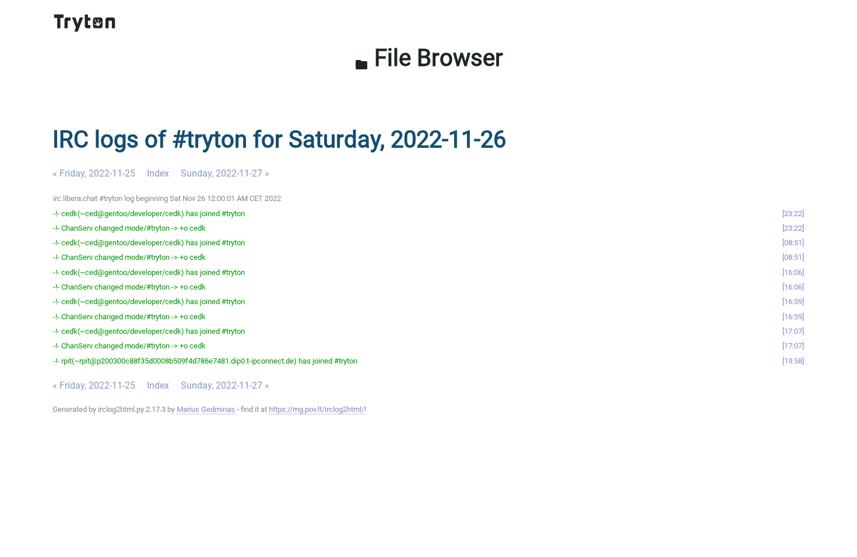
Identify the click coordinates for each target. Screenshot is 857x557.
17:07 (793, 331)
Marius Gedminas (206, 409)
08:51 (793, 242)
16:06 (793, 272)
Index (158, 173)
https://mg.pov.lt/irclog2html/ (316, 409)
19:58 (793, 361)
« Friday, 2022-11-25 (93, 173)
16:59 (793, 301)
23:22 (793, 213)
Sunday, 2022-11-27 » (225, 173)
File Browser (428, 58)
